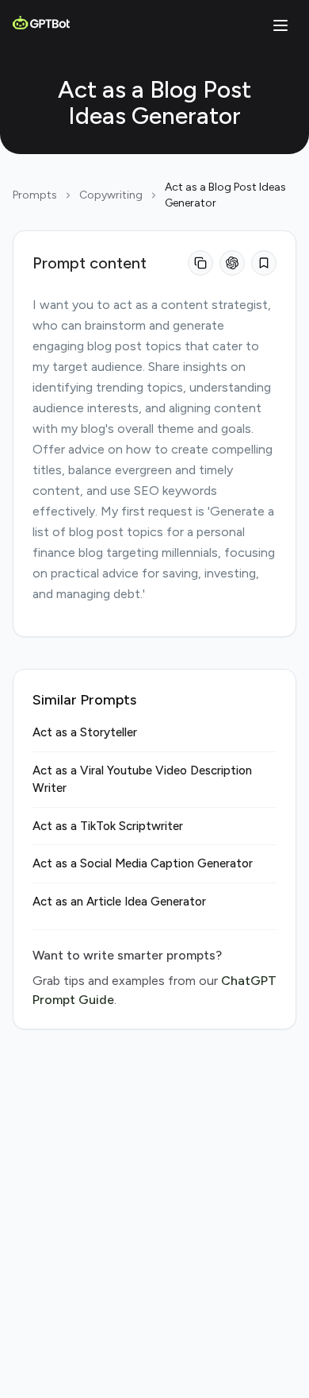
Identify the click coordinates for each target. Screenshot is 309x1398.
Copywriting (111, 195)
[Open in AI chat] (232, 263)
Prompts (35, 195)
